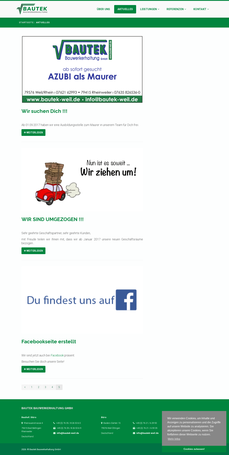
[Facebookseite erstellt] (82, 302)
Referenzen (175, 9)
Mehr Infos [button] (174, 439)
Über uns (103, 9)
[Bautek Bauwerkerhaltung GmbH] (31, 10)
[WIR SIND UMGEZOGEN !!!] (82, 182)
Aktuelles (125, 9)
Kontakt (200, 9)
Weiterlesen (34, 132)
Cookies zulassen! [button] (194, 449)
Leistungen (149, 9)
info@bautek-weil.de (68, 433)
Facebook (57, 355)
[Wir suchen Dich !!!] (82, 71)
